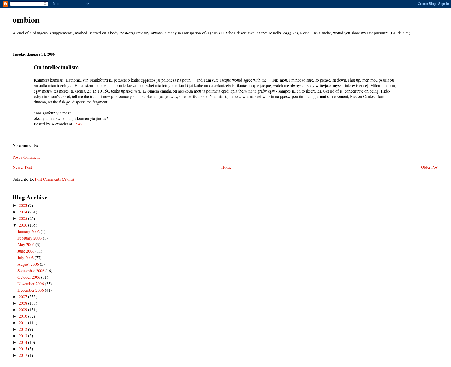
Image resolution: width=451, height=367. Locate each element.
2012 (23, 329)
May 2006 (26, 244)
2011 (23, 322)
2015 (23, 348)
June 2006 (26, 251)
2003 (23, 205)
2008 (23, 303)
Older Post (429, 167)
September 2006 (31, 270)
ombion (26, 19)
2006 (23, 225)
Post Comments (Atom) (54, 179)
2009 (23, 309)
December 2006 (31, 290)
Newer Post (22, 167)
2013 (23, 335)
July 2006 (26, 257)
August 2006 (28, 264)
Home (226, 167)
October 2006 (29, 277)
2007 (23, 296)
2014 (23, 342)
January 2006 (29, 231)
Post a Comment (26, 157)
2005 (23, 218)
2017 (23, 355)
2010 (23, 316)
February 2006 (30, 238)
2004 (23, 212)
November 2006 (31, 283)
